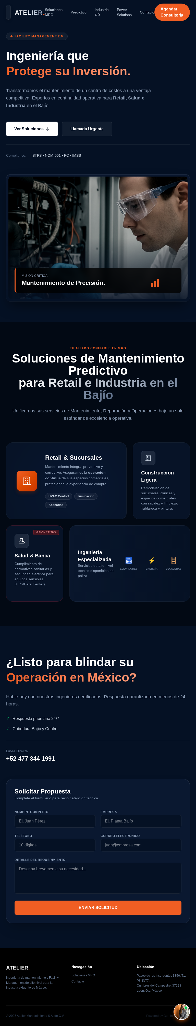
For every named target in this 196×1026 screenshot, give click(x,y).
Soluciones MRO (54, 12)
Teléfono (23, 836)
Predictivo (79, 12)
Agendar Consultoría (172, 12)
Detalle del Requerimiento (40, 860)
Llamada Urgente (87, 129)
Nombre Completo (31, 812)
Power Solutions (124, 12)
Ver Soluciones (29, 129)
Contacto (147, 12)
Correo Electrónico (120, 836)
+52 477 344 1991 (30, 758)
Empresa (109, 812)
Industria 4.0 (102, 12)
